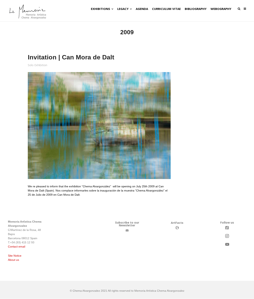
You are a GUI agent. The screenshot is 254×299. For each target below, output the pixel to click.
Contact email (16, 246)
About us (13, 259)
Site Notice (14, 255)
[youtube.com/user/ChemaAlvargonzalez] (227, 244)
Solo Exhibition (37, 65)
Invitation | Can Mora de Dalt (71, 57)
